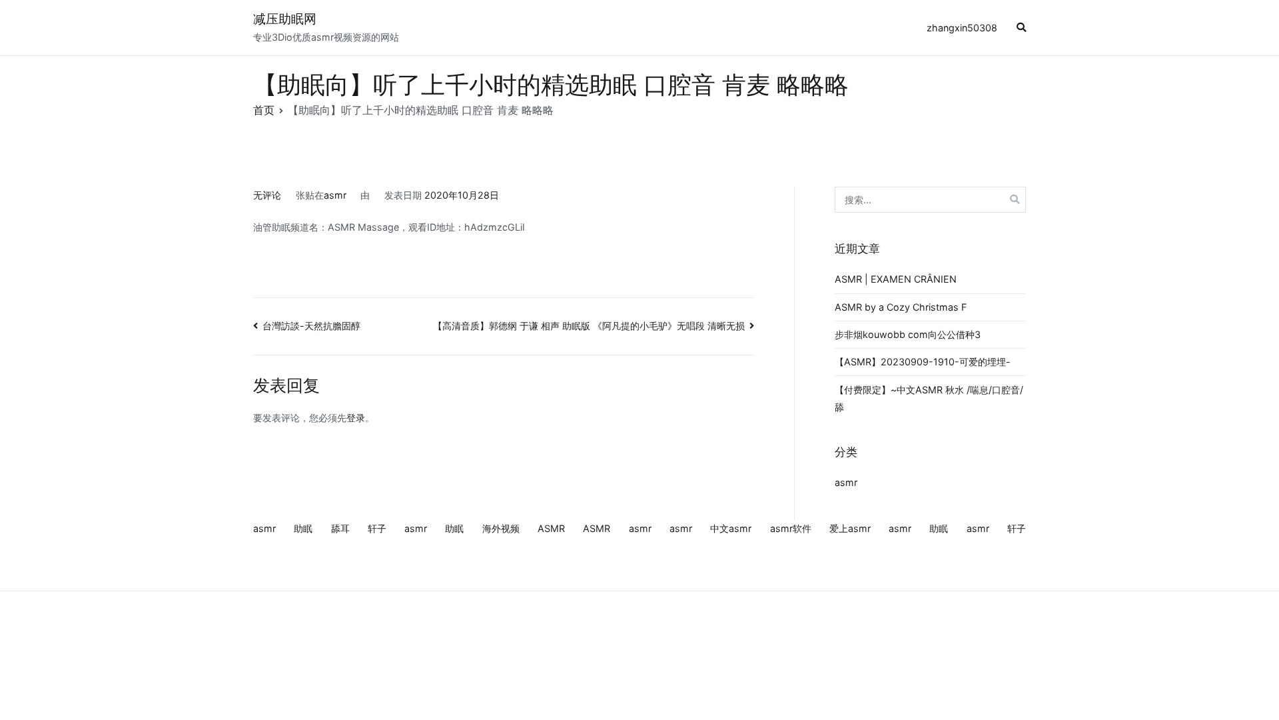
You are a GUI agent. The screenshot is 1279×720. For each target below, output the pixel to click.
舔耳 (340, 528)
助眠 (303, 528)
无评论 (267, 195)
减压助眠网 (284, 19)
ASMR (551, 528)
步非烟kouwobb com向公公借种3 (908, 334)
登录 (355, 417)
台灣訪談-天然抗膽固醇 (311, 325)
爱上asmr (850, 528)
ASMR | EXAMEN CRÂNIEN (896, 279)
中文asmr (730, 528)
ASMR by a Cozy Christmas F (901, 307)
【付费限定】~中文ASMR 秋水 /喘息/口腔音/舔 (929, 398)
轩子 (377, 528)
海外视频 (501, 528)
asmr (335, 195)
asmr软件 (790, 528)
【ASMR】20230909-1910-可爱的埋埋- (923, 361)
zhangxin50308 (962, 27)
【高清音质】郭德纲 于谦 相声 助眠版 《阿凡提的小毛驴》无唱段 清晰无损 (589, 325)
